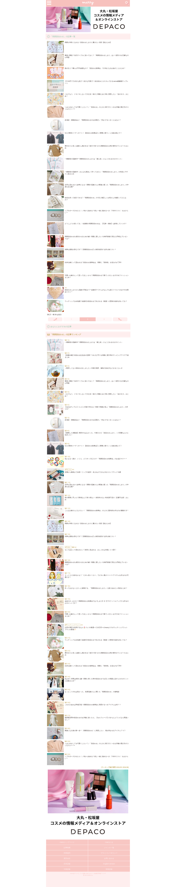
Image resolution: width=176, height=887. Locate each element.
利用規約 (67, 853)
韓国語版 (109, 869)
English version (109, 864)
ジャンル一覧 (109, 848)
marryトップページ (67, 842)
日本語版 (67, 864)
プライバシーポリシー (109, 853)
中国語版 (67, 869)
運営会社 (67, 858)
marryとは (109, 842)
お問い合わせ (109, 858)
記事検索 (67, 848)
